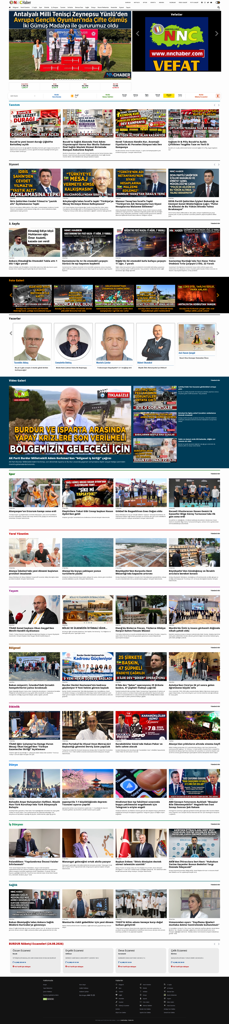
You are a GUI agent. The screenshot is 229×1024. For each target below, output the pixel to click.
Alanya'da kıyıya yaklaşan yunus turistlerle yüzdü (81, 572)
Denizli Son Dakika (169, 1012)
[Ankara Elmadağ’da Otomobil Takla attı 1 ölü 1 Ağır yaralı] (34, 242)
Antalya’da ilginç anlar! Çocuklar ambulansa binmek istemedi (197, 414)
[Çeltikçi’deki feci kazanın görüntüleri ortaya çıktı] (155, 398)
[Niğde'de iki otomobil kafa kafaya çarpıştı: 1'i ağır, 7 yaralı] (141, 242)
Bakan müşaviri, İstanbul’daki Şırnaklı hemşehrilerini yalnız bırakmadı (31, 686)
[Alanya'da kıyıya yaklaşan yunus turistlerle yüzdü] (87, 552)
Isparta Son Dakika (145, 1012)
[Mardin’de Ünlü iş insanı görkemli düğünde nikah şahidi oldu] (194, 609)
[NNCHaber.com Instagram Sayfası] (205, 2)
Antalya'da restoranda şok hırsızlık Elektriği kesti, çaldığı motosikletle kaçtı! (32, 310)
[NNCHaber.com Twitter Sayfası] (208, 2)
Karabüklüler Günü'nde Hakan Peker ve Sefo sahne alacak (139, 745)
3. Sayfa (34, 7)
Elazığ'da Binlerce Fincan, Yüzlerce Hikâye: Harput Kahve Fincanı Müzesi (141, 629)
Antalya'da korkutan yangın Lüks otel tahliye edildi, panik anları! (196, 310)
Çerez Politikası (47, 991)
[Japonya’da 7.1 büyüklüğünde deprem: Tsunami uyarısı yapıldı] (87, 783)
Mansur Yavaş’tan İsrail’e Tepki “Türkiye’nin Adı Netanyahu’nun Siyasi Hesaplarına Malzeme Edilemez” (138, 204)
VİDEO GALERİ (183, 2)
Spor (40, 7)
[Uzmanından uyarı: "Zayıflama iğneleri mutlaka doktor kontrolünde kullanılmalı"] (32, 342)
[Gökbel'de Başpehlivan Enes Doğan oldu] (141, 493)
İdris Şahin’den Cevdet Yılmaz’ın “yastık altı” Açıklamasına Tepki (33, 202)
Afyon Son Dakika (121, 1012)
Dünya (93, 7)
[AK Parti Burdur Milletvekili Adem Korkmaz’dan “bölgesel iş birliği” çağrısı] (70, 421)
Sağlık (87, 7)
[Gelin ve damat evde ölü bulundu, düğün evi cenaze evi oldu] (155, 450)
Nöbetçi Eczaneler (124, 1005)
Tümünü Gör (215, 223)
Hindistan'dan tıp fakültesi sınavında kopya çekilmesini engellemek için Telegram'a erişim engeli (138, 804)
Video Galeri (170, 1002)
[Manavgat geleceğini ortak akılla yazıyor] (87, 843)
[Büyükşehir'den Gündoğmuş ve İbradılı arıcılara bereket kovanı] (194, 552)
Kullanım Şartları (84, 991)
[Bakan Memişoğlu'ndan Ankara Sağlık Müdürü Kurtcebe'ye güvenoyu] (34, 903)
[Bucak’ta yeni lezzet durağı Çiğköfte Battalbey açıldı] (35, 123)
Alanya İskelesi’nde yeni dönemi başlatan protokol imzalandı (33, 572)
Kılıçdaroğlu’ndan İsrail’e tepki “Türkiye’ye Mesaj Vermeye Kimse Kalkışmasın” (88, 202)
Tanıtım (62, 7)
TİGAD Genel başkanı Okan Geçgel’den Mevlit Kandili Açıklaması (31, 629)
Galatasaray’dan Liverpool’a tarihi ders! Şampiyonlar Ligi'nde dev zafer (114, 310)
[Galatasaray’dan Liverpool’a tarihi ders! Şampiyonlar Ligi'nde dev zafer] (114, 296)
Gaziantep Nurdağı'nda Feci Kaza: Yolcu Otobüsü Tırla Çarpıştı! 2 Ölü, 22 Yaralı (192, 262)
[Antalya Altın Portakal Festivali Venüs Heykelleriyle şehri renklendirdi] (155, 296)
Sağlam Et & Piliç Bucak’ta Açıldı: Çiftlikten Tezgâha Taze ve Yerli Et (188, 143)
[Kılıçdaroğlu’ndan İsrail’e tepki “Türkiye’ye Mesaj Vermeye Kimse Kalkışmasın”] (88, 183)
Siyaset (121, 7)
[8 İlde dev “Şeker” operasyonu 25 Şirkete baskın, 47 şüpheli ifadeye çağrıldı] (141, 666)
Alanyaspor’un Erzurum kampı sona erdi (32, 511)
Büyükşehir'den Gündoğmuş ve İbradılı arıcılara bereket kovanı (192, 572)
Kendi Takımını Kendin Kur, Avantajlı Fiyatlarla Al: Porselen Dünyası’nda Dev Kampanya (139, 144)
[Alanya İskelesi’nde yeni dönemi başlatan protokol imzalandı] (34, 552)
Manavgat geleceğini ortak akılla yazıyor (86, 861)
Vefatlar (70, 7)
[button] (137, 33)
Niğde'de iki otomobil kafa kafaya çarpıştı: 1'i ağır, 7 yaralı (141, 262)
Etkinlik (46, 7)
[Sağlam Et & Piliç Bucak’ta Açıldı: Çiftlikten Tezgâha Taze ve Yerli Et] (193, 123)
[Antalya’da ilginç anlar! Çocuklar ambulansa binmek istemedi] (155, 424)
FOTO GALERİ (194, 2)
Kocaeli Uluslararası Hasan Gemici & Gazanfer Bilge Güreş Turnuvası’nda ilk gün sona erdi (192, 514)
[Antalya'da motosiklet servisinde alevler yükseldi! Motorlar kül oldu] (73, 296)
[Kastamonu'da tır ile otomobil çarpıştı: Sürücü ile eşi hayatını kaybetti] (87, 242)
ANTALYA (137, 2)
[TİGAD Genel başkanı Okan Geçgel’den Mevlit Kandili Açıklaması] (34, 609)
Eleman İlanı (79, 7)
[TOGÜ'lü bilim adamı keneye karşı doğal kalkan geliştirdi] (141, 903)
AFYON (145, 2)
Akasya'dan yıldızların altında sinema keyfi (194, 744)
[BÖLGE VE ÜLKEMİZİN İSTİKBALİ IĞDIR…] (87, 609)
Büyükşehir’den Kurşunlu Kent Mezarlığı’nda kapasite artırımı (134, 572)
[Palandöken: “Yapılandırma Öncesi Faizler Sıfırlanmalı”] (34, 843)
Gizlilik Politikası (83, 988)
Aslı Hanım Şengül (187, 353)
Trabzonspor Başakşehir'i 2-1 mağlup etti (114, 368)
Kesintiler (114, 7)
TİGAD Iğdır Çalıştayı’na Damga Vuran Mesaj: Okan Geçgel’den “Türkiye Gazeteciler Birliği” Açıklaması (31, 747)
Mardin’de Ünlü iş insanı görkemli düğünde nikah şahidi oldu (194, 629)
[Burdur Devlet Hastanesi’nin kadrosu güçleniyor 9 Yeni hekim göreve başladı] (87, 666)
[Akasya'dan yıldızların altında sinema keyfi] (194, 725)
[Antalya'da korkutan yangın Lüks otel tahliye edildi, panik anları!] (196, 296)
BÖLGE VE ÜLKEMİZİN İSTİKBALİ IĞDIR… (84, 628)
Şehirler (118, 1009)
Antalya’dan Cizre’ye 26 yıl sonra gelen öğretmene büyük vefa (191, 686)
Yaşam (128, 7)
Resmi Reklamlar (103, 7)
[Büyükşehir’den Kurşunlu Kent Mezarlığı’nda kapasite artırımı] (141, 552)
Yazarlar (121, 1002)
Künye (45, 984)
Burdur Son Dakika (145, 1009)
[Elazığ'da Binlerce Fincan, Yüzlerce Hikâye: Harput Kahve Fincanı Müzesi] (141, 609)
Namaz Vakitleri (147, 1005)
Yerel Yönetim (25, 7)
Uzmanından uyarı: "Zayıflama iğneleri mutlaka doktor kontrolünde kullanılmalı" (194, 923)
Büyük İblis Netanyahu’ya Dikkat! (152, 368)
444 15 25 (91, 995)
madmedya (123, 1020)
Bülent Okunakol (144, 362)
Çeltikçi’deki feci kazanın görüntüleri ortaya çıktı (197, 388)
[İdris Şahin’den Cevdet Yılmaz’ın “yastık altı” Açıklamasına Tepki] (35, 183)
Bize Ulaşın (82, 984)
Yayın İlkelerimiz (47, 988)
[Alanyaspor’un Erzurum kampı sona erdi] (34, 493)
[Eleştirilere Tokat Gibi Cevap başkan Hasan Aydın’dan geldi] (87, 493)
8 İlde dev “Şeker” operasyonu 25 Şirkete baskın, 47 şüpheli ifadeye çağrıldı (139, 686)
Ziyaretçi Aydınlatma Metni (51, 995)
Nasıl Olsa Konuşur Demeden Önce (194, 358)
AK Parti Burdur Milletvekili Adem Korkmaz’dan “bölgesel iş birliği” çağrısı (60, 458)
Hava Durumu (171, 1005)
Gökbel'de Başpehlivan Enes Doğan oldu (139, 511)
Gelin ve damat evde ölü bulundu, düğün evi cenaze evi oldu (196, 440)
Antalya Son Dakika (169, 1009)
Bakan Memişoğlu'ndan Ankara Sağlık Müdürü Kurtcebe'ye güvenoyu (31, 923)
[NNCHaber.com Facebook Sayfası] (202, 2)
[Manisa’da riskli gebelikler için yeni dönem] (87, 903)
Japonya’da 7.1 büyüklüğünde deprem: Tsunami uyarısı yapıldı (84, 803)
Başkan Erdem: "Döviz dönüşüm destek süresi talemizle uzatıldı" (138, 863)
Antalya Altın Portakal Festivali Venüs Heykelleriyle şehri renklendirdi (155, 310)
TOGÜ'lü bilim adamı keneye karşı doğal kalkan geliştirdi (139, 923)
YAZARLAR (172, 2)
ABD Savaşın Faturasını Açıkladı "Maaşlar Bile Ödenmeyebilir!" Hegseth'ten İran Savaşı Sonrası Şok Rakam (193, 804)
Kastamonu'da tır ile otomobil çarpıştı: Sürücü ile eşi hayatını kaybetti (85, 262)
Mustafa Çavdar (103, 362)
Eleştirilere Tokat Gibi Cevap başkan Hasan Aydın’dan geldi (87, 512)
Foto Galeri (146, 1002)
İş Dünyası (54, 7)
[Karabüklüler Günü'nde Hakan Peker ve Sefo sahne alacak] (141, 725)
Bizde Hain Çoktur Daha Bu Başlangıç (71, 368)
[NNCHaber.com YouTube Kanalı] (211, 2)
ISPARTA (153, 2)
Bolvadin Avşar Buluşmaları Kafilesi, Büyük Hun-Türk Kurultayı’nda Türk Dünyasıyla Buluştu (34, 804)
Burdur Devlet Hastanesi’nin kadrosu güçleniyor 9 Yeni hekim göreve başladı (85, 686)
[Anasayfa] (10, 7)
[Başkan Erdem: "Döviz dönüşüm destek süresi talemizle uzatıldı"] (141, 843)
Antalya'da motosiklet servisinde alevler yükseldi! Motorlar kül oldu (73, 310)
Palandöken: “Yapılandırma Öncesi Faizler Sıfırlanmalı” (33, 863)
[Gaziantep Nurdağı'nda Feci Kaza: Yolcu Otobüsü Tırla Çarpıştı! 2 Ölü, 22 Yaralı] (194, 242)
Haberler (131, 1020)
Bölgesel (15, 7)
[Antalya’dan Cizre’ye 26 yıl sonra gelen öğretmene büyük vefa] (194, 666)
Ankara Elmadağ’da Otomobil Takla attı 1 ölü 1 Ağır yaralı (33, 262)
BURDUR (128, 2)
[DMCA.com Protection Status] (48, 999)
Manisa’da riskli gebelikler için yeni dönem (87, 922)
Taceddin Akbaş (21, 362)
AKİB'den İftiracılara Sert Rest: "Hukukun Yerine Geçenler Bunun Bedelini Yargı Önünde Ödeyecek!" (193, 864)
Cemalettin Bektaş (63, 362)
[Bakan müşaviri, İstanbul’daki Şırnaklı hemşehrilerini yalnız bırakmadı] (34, 666)
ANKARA (161, 2)
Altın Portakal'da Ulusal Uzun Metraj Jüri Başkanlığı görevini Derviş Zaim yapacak (86, 745)
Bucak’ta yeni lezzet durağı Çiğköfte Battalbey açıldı (31, 143)
